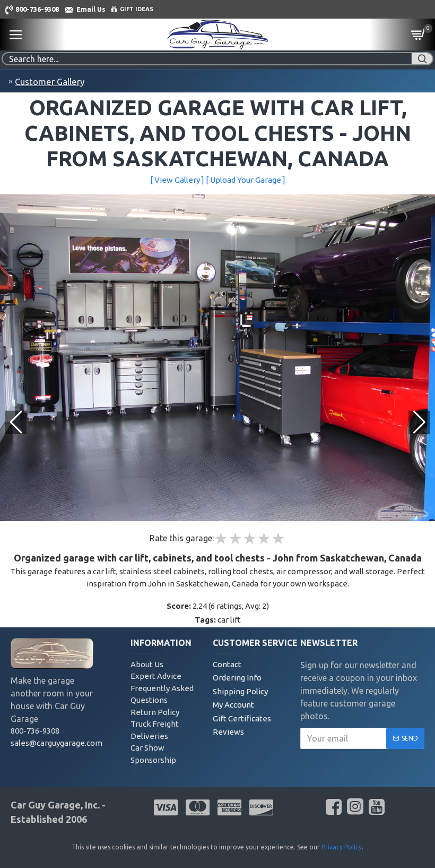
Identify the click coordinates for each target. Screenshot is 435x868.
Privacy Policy (341, 847)
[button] (419, 422)
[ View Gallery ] (177, 179)
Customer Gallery (49, 81)
